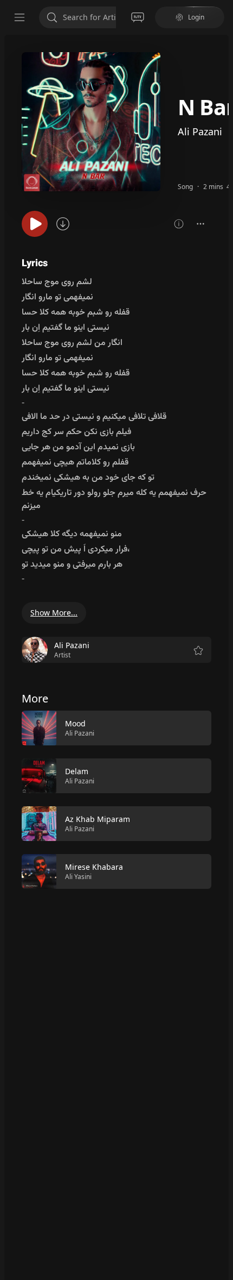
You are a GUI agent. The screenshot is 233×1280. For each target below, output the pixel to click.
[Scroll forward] (221, 798)
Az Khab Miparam (97, 819)
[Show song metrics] (179, 224)
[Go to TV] (137, 17)
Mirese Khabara (94, 867)
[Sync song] (63, 224)
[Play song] (35, 224)
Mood (75, 723)
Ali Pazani (200, 131)
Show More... (53, 612)
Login (196, 17)
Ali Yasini (78, 876)
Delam (76, 771)
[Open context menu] (200, 224)
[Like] (196, 728)
